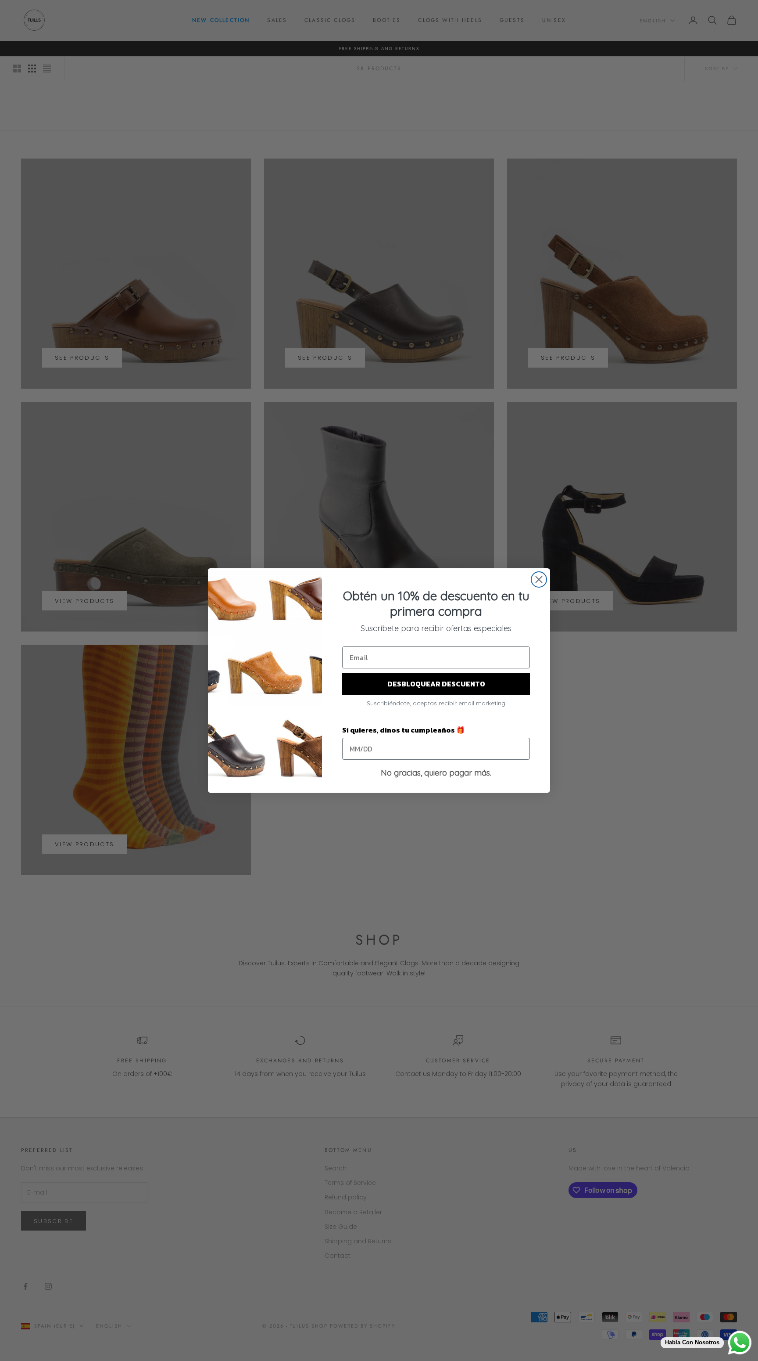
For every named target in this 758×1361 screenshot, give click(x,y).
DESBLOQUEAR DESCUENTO (436, 684)
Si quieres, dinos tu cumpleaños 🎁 (403, 730)
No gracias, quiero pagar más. (436, 773)
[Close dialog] (539, 579)
